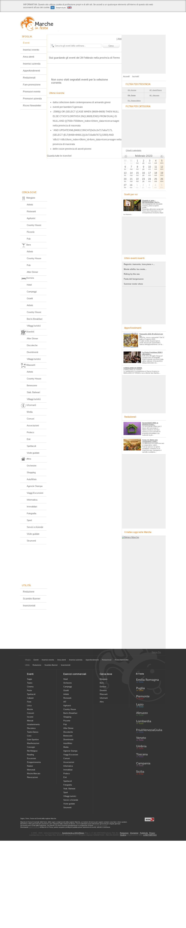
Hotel (29, 285)
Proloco (30, 432)
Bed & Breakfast (34, 319)
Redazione (28, 591)
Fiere (29, 702)
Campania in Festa (149, 764)
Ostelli (30, 298)
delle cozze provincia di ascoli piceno (72, 149)
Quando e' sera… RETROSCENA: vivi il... (151, 201)
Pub (29, 238)
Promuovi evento (31, 91)
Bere (102, 683)
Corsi (29, 736)
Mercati (30, 721)
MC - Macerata (154, 95)
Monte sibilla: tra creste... (135, 269)
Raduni (30, 766)
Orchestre (31, 465)
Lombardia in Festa (149, 723)
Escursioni (31, 758)
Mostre (30, 709)
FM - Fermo (132, 95)
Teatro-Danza (32, 732)
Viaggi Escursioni (35, 493)
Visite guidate (33, 453)
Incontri (30, 717)
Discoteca (31, 728)
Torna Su (156, 652)
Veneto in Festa (149, 739)
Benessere (32, 385)
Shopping (31, 472)
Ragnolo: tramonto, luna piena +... (139, 264)
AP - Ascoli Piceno (156, 90)
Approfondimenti (31, 70)
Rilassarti (104, 694)
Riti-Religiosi (32, 751)
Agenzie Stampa (34, 486)
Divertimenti (32, 352)
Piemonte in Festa (149, 698)
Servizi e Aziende (35, 527)
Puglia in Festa (149, 690)
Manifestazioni (33, 743)
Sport (29, 520)
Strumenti (31, 540)
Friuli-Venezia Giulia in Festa (149, 731)
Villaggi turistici (34, 325)
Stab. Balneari (33, 392)
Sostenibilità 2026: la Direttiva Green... (150, 423)
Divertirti (103, 690)
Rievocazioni (32, 777)
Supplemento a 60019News (73, 833)
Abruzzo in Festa (149, 714)
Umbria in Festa (149, 748)
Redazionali (29, 77)
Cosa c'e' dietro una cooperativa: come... (150, 440)
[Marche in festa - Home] (39, 23)
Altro (102, 702)
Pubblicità (144, 833)
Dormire (103, 687)
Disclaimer (134, 833)
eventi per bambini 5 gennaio (68, 107)
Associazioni (33, 425)
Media (30, 412)
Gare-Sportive (33, 739)
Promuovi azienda (32, 98)
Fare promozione (32, 84)
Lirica (29, 705)
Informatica (32, 499)
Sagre (29, 679)
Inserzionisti (29, 605)
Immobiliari (32, 506)
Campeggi (31, 291)
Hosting (123, 835)
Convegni (31, 747)
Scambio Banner (31, 598)
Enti (28, 439)
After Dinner (32, 272)
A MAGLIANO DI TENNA (133, 368)
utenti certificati (34, 827)
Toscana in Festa (149, 756)
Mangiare (103, 679)
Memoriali (31, 770)
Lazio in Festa (149, 706)
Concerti (30, 713)
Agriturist (31, 218)
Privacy (152, 833)
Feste (29, 690)
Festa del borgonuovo (134, 279)
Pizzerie (30, 232)
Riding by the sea (132, 274)
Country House (34, 225)
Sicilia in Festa (149, 772)
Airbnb (30, 204)
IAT (64, 702)
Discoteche (32, 345)
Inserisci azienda (31, 63)
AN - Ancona (132, 90)
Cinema (30, 687)
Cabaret (30, 698)
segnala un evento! (100, 825)
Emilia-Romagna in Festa (149, 681)
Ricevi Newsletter (32, 105)
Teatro (29, 683)
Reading (30, 755)
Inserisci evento (31, 50)
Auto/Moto (31, 479)
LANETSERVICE (150, 835)
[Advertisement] (144, 53)
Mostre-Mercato (33, 773)
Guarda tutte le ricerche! (59, 156)
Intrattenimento (33, 724)
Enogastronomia (34, 762)
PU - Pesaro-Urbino (134, 100)
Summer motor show (133, 284)
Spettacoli (31, 446)
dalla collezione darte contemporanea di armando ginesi (82, 102)
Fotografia (31, 513)
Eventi (26, 43)
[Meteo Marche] (130, 537)
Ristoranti (31, 211)
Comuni (30, 418)
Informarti (104, 698)
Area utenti (28, 56)
